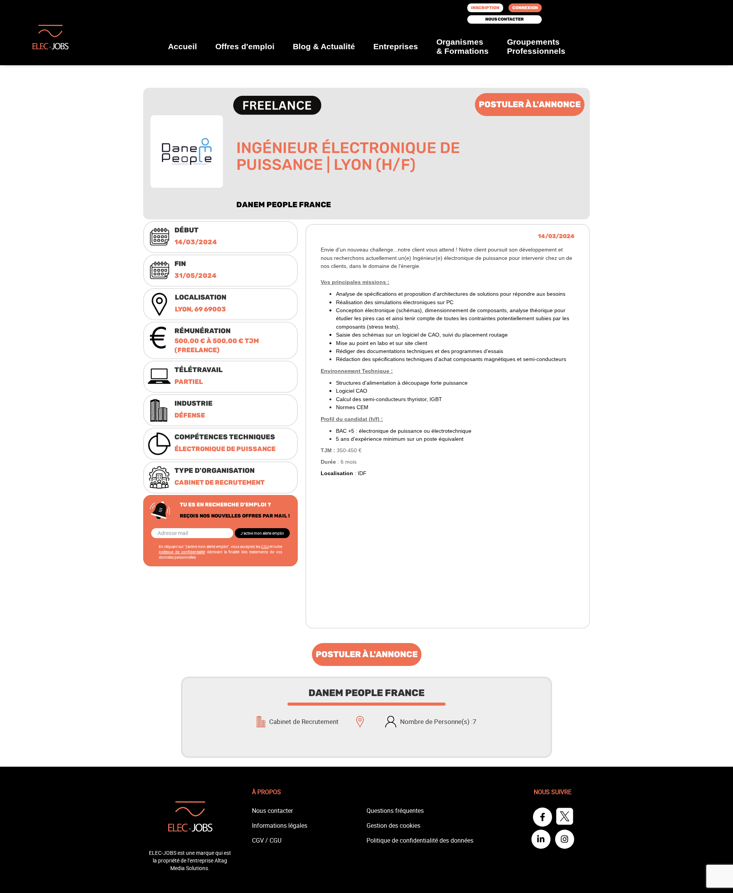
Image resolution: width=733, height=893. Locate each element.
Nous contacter (504, 19)
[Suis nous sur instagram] (565, 840)
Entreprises (395, 46)
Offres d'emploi (244, 46)
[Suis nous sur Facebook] (543, 818)
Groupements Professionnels (536, 46)
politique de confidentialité (182, 551)
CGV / (261, 840)
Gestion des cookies (393, 825)
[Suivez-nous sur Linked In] (542, 840)
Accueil (182, 46)
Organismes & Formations (462, 46)
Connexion (525, 7)
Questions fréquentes (395, 810)
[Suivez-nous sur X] (564, 818)
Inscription (485, 7)
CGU (265, 546)
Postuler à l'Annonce (530, 104)
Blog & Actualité (324, 46)
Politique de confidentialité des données (419, 840)
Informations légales (279, 825)
